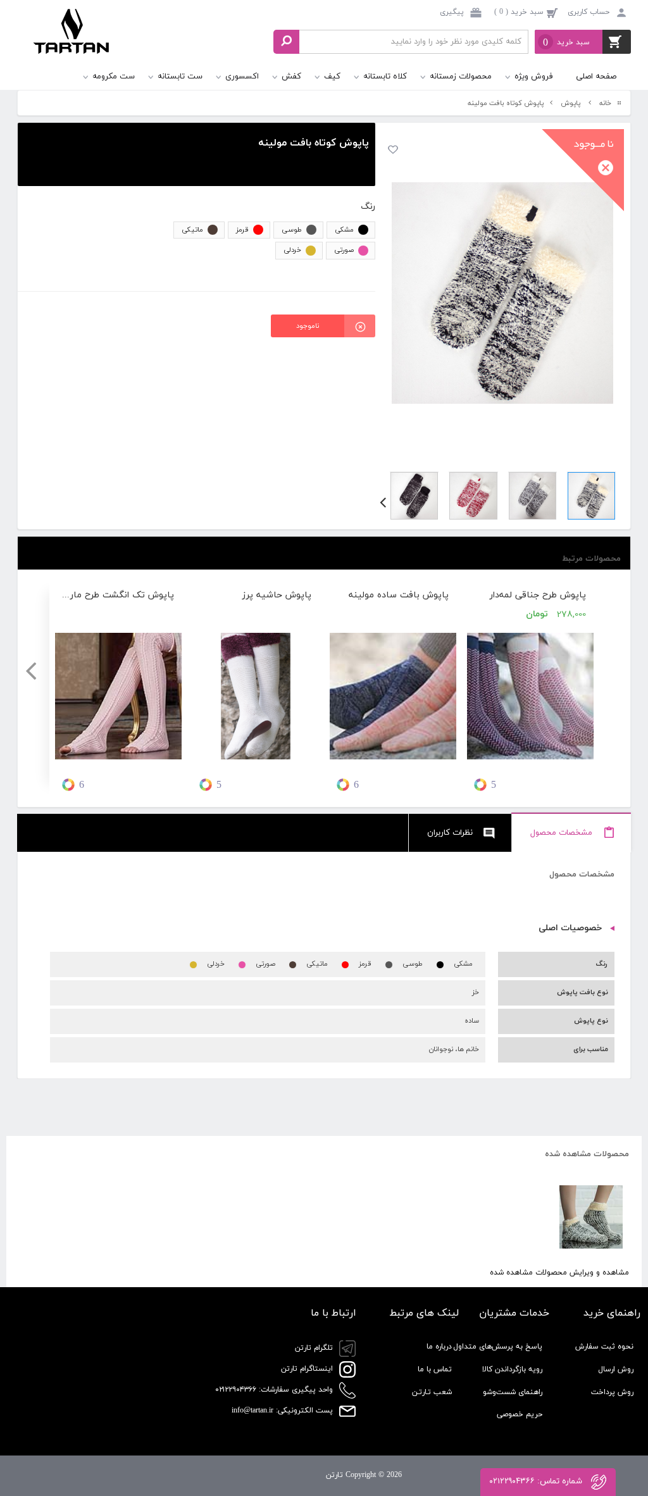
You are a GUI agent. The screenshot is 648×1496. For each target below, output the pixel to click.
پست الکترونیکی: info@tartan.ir (283, 1411)
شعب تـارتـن (432, 1392)
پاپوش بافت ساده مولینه (399, 595)
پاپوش (570, 103)
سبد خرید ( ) (519, 12)
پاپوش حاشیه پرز (276, 595)
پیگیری (453, 12)
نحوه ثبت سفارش (604, 1347)
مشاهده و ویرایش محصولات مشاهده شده (559, 1272)
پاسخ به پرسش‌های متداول (497, 1347)
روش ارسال (615, 1369)
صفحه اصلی (596, 76)
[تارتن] (72, 44)
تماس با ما (435, 1369)
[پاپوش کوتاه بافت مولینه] (502, 293)
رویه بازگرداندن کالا (512, 1369)
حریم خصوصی (519, 1414)
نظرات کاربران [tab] (450, 832)
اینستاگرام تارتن (308, 1369)
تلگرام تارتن (315, 1348)
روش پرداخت (612, 1392)
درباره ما (439, 1347)
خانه (605, 103)
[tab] (571, 833)
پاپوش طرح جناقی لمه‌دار (538, 595)
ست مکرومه (113, 76)
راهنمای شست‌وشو (512, 1392)
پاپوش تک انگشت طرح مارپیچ (118, 595)
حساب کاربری (588, 12)
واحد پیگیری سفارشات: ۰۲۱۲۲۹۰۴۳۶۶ (275, 1390)
